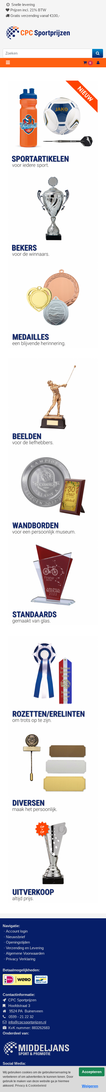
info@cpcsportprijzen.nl (27, 1022)
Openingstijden (18, 942)
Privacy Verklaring (20, 959)
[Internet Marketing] (36, 1048)
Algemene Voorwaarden (25, 953)
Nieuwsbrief (16, 937)
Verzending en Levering (25, 948)
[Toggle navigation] (8, 62)
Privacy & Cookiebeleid (30, 1085)
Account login (17, 931)
